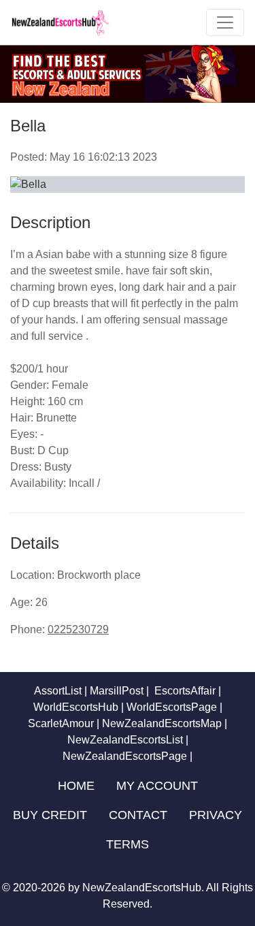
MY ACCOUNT (157, 786)
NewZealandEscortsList (125, 740)
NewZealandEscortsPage (125, 756)
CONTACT (138, 815)
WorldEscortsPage (171, 707)
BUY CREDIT (50, 815)
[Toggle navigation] (225, 22)
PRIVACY (215, 815)
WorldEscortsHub (75, 707)
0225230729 (78, 629)
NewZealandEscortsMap (162, 723)
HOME (76, 786)
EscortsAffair (184, 691)
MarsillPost (116, 691)
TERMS (127, 844)
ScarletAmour (61, 723)
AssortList (58, 691)
